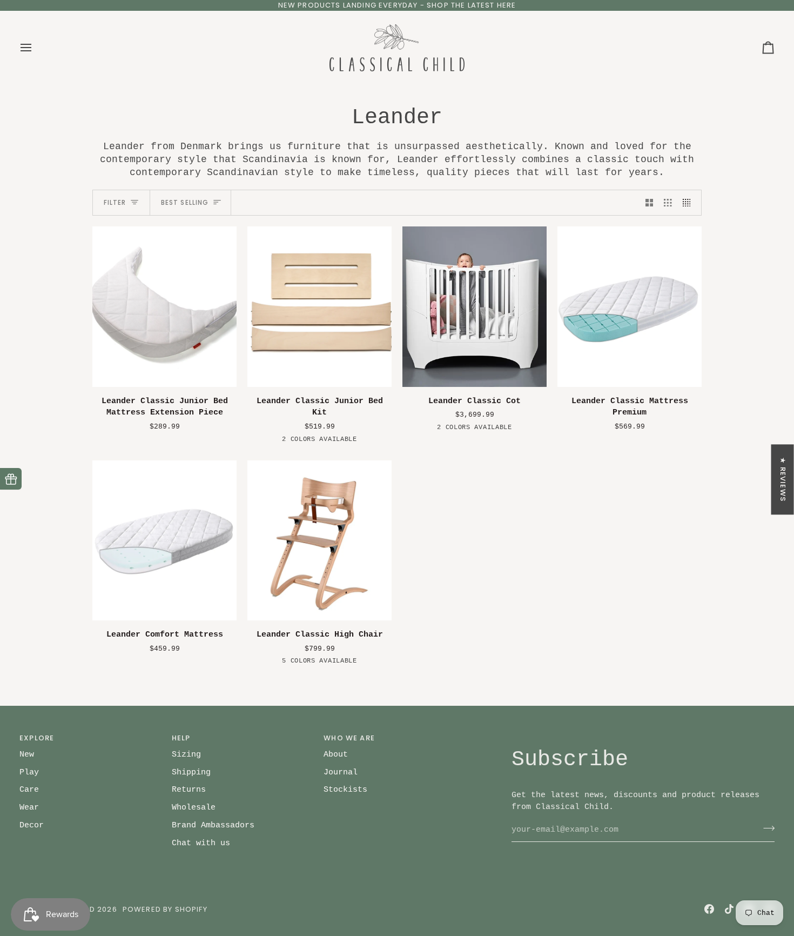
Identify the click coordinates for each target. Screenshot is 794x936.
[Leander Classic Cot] (474, 306)
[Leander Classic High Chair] (319, 540)
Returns (189, 789)
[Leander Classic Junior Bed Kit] (319, 306)
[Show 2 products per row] (649, 202)
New (26, 754)
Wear (29, 807)
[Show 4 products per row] (689, 202)
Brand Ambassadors (213, 825)
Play (29, 772)
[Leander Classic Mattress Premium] (629, 306)
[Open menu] (35, 48)
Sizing (186, 754)
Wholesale (194, 807)
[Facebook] (709, 909)
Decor (31, 825)
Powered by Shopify (165, 909)
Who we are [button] (349, 738)
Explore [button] (36, 738)
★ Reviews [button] (783, 479)
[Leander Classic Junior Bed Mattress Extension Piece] (164, 306)
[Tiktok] (729, 909)
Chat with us (201, 843)
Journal (341, 772)
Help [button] (181, 738)
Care (29, 789)
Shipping (191, 772)
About (336, 754)
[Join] (766, 828)
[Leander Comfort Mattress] (164, 540)
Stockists (345, 789)
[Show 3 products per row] (667, 202)
